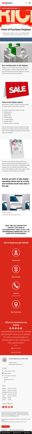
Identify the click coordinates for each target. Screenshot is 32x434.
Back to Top (6, 426)
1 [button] (12, 348)
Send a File (18, 432)
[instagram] (9, 407)
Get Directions (16, 312)
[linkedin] (6, 407)
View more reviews (16, 352)
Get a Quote (7, 432)
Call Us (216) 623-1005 (9, 371)
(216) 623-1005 (16, 296)
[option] (16, 337)
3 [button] (16, 348)
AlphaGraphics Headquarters (16, 364)
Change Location (13, 362)
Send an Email (7, 373)
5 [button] (20, 348)
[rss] (11, 407)
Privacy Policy (4, 430)
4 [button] (18, 348)
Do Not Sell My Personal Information (16, 430)
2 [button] (14, 348)
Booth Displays (6, 212)
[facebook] (3, 407)
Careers (28, 432)
